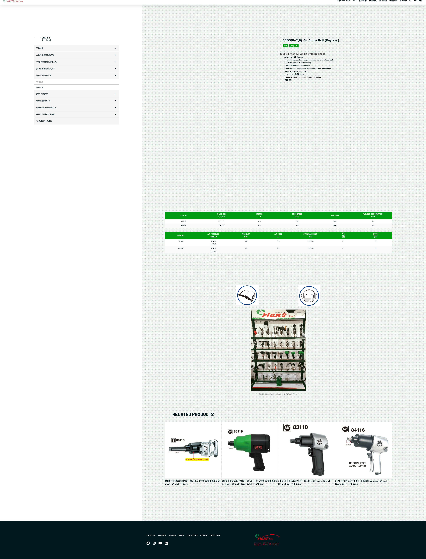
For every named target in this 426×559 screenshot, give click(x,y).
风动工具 (294, 46)
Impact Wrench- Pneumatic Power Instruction (302, 77)
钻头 (285, 46)
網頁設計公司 (258, 545)
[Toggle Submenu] (115, 48)
